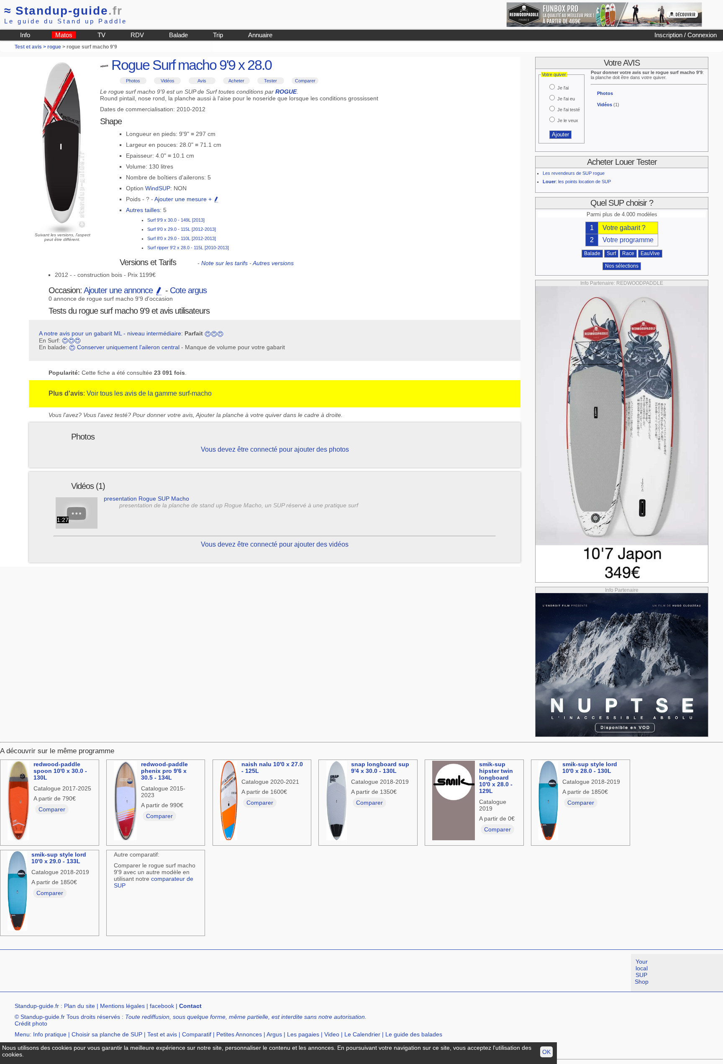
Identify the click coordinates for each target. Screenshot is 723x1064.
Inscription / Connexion (685, 34)
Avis (201, 80)
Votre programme (628, 239)
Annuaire (260, 34)
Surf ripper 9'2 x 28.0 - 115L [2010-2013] (188, 247)
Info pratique (50, 1034)
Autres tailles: (144, 210)
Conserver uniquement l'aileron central (128, 347)
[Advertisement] (152, 973)
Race (628, 253)
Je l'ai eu (566, 98)
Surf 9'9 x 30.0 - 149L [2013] (176, 220)
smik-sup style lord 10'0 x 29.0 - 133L (58, 857)
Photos (133, 80)
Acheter (236, 80)
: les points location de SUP (577, 181)
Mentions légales (122, 1006)
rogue (54, 47)
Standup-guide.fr (37, 1006)
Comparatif (196, 1034)
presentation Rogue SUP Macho (146, 498)
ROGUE (286, 91)
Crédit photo (31, 1023)
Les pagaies (303, 1034)
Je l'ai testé (568, 109)
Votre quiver (554, 74)
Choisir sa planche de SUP (107, 1034)
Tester (270, 80)
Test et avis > (31, 47)
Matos (63, 34)
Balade (178, 34)
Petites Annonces (239, 1034)
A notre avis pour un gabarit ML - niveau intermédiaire (110, 333)
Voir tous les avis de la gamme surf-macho (149, 393)
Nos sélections (621, 266)
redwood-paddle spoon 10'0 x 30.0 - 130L (60, 771)
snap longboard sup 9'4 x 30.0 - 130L (380, 767)
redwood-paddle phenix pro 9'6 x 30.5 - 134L (164, 771)
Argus (274, 1034)
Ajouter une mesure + (183, 199)
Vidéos (167, 80)
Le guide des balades (413, 1034)
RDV (137, 34)
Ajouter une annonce (119, 290)
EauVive (650, 253)
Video (331, 1034)
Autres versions (273, 263)
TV (101, 34)
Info (25, 34)
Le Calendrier (362, 1034)
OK (546, 1052)
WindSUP (157, 188)
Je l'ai (563, 87)
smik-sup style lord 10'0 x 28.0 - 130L (589, 767)
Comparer (305, 80)
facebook (162, 1006)
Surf (611, 253)
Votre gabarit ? (624, 227)
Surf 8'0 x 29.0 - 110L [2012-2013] (181, 238)
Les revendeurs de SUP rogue (574, 173)
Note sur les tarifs (224, 263)
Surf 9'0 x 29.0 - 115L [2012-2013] (181, 229)
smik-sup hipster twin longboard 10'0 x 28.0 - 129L (496, 777)
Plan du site (79, 1006)
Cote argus (188, 290)
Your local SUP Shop (642, 971)
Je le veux (567, 120)
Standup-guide (63, 10)
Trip (218, 34)
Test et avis (162, 1034)
